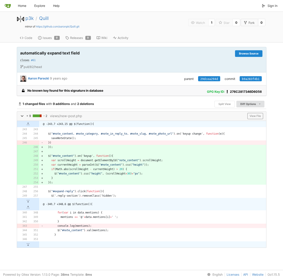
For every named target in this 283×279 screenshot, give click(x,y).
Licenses (233, 274)
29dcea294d (209, 79)
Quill (44, 18)
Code (28, 38)
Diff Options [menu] (248, 104)
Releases (79, 38)
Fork (252, 23)
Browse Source (248, 53)
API (245, 274)
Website (258, 274)
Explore (39, 6)
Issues (50, 38)
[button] (22, 116)
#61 (33, 60)
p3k (29, 18)
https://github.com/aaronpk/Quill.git (57, 26)
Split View (224, 104)
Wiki (104, 38)
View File (255, 116)
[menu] (214, 274)
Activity (123, 38)
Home (22, 6)
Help (56, 6)
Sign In (272, 6)
